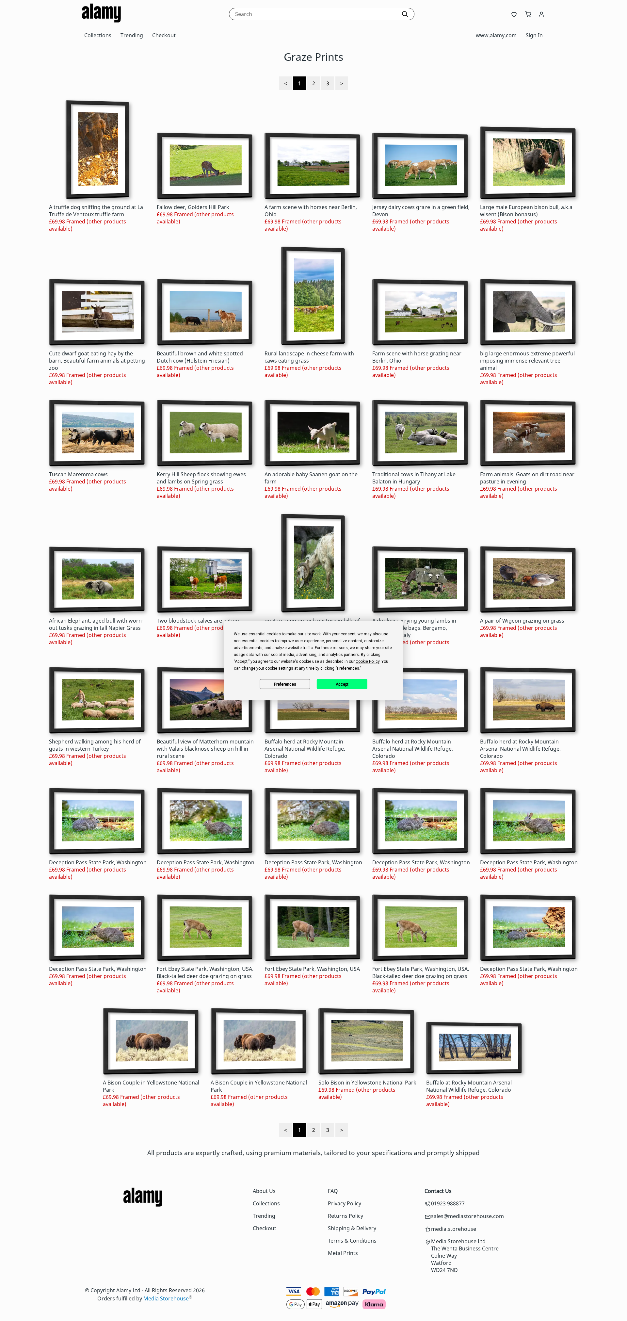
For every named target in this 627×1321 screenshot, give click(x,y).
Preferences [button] (348, 668)
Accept (342, 684)
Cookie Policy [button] (367, 661)
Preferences (285, 684)
